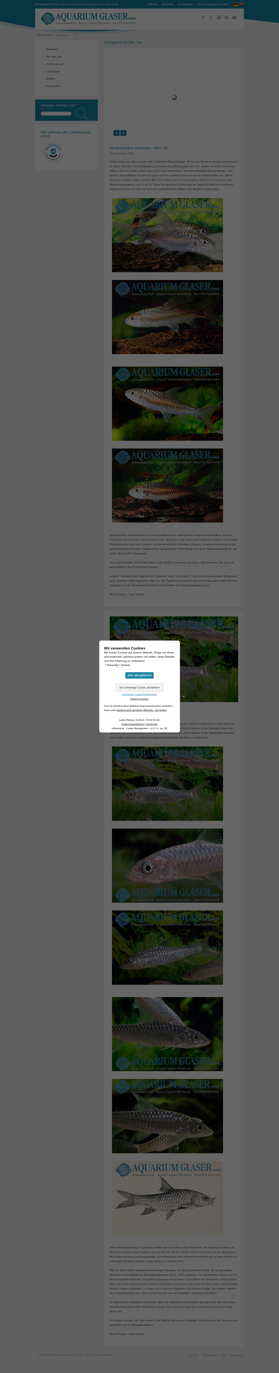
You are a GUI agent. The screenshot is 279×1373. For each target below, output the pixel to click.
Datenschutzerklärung (133, 724)
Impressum (152, 724)
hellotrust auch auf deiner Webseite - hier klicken (142, 710)
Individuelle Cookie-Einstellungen (139, 694)
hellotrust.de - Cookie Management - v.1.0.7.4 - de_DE (139, 728)
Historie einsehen (139, 699)
